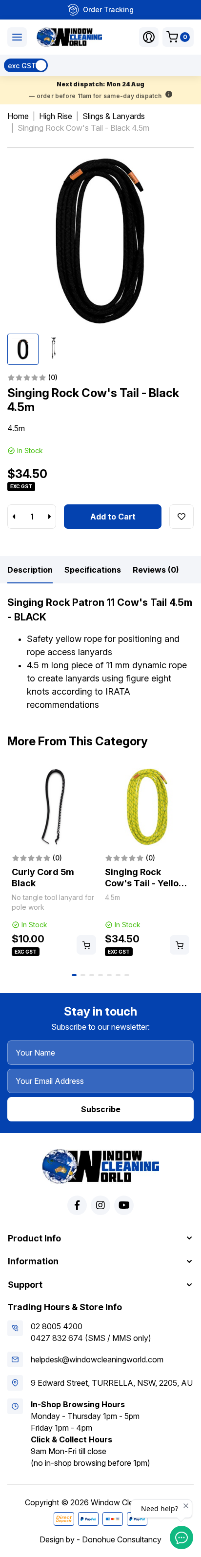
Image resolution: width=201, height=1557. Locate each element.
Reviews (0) (156, 570)
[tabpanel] (53, 861)
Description (30, 570)
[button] (149, 37)
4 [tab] (100, 975)
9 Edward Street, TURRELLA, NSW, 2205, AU (112, 1383)
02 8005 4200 (56, 1326)
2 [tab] (82, 975)
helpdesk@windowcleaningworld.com (97, 1359)
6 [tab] (118, 975)
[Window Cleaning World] (69, 37)
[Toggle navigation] (17, 37)
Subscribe (101, 1109)
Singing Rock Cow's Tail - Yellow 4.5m (145, 883)
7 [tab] (126, 975)
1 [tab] (74, 975)
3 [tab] (91, 975)
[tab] (30, 569)
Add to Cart (113, 516)
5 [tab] (109, 975)
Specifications (92, 570)
